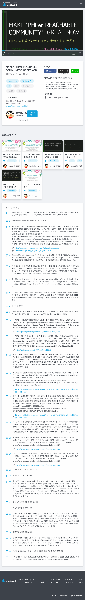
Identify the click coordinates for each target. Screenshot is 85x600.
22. (10, 508)
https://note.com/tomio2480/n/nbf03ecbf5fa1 (33, 350)
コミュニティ (53, 161)
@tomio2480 (20, 115)
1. (9, 212)
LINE (76, 71)
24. (10, 532)
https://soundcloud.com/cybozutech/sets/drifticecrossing (37, 248)
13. (10, 373)
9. (9, 312)
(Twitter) (64, 71)
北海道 (80, 161)
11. (10, 336)
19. (10, 475)
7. (9, 293)
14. (10, 396)
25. (10, 538)
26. (10, 551)
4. (9, 255)
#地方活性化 (27, 86)
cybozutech (32, 161)
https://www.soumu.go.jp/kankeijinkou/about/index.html (37, 449)
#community (12, 81)
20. (10, 481)
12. (10, 355)
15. (10, 422)
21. (10, 502)
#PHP (16, 86)
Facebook (52, 71)
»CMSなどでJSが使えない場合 (62, 78)
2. (9, 221)
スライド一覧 (32, 113)
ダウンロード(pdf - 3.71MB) (58, 97)
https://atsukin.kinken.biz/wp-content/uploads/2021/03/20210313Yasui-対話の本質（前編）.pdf (46, 390)
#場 (8, 86)
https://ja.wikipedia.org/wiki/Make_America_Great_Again (37, 331)
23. (10, 514)
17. (10, 454)
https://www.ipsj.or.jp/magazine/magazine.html (33, 250)
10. (10, 320)
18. (10, 470)
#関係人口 (21, 91)
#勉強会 (10, 91)
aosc (71, 161)
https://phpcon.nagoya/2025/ (17, 106)
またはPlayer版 (63, 73)
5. (9, 266)
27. (10, 557)
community (12, 161)
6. (9, 279)
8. (9, 306)
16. (10, 438)
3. (9, 226)
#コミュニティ (27, 81)
